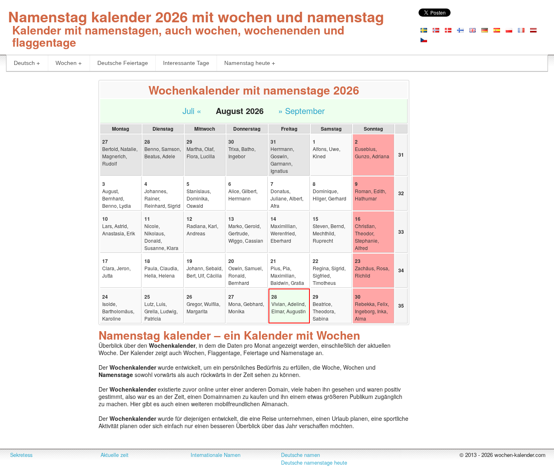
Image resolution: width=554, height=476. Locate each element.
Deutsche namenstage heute (314, 462)
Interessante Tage (186, 63)
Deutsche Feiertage (122, 63)
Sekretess (21, 455)
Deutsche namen (300, 455)
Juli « (192, 110)
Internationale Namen (215, 455)
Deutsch (24, 63)
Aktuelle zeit (115, 455)
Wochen (66, 63)
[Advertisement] (46, 201)
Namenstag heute (247, 63)
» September (301, 110)
